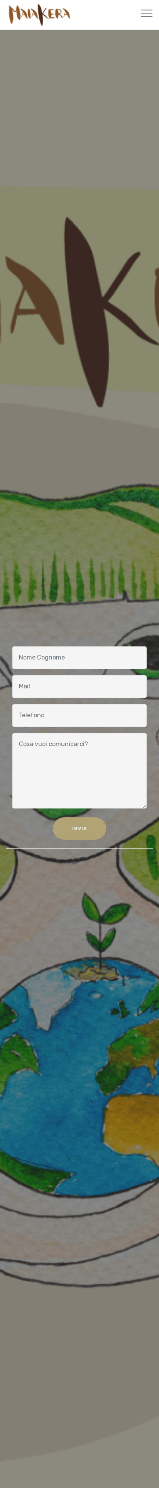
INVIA (79, 828)
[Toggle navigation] (147, 12)
